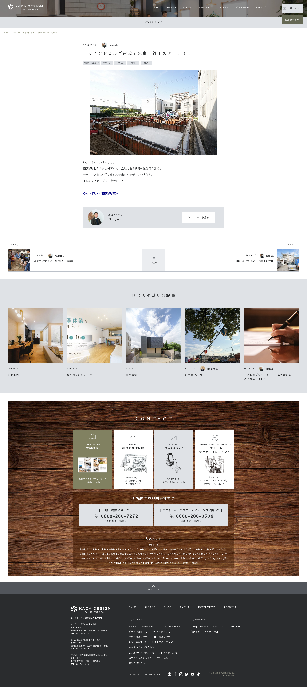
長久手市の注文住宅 (162, 642)
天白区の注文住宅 (168, 653)
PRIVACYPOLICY (153, 674)
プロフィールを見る (197, 217)
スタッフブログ (16, 33)
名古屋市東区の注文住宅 (142, 653)
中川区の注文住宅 (161, 632)
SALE (157, 7)
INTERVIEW (242, 7)
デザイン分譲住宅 (138, 632)
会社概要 (195, 632)
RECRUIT (261, 7)
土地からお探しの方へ (140, 658)
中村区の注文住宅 (138, 637)
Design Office (199, 627)
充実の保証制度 (137, 663)
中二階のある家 (172, 627)
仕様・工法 (162, 658)
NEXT (291, 244)
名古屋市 (84, 549)
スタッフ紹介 (211, 632)
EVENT (187, 7)
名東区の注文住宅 (138, 642)
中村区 (103, 549)
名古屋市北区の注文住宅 (142, 647)
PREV (15, 244)
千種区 (112, 549)
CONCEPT (203, 7)
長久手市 (164, 554)
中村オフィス (219, 627)
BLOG (167, 607)
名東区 (121, 549)
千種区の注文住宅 (161, 637)
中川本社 (235, 627)
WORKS (171, 7)
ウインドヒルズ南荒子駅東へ (100, 193)
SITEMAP (134, 674)
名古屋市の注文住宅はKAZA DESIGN (87, 618)
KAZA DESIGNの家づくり (144, 627)
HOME (6, 33)
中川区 (94, 549)
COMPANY (222, 7)
